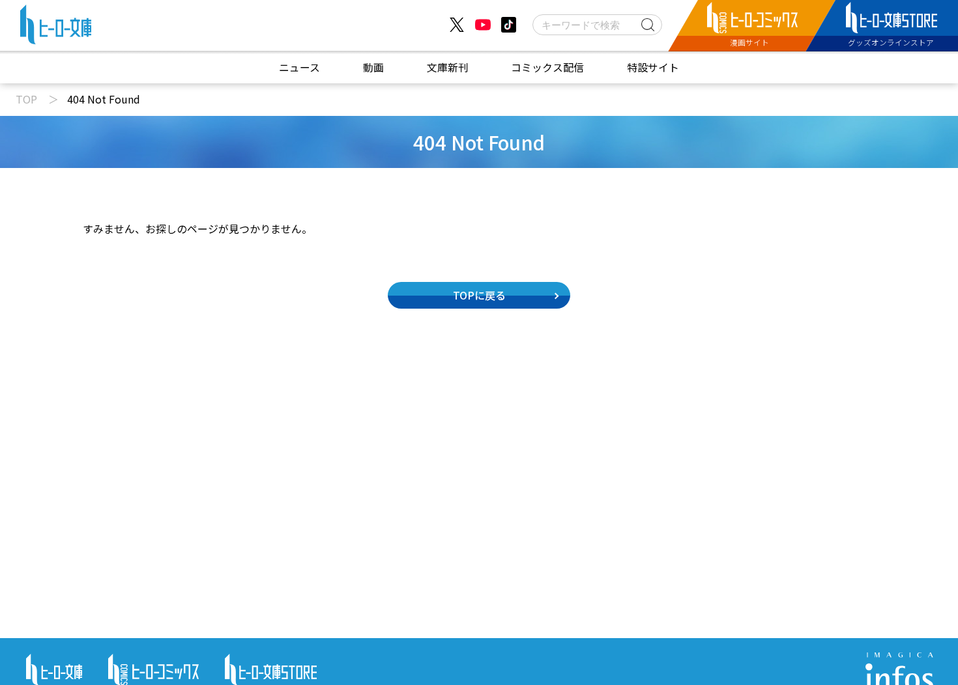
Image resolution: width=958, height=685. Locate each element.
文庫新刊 (448, 67)
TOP (26, 99)
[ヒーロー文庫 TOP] (55, 27)
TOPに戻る (479, 295)
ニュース (299, 67)
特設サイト (653, 67)
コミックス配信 (547, 67)
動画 (373, 67)
